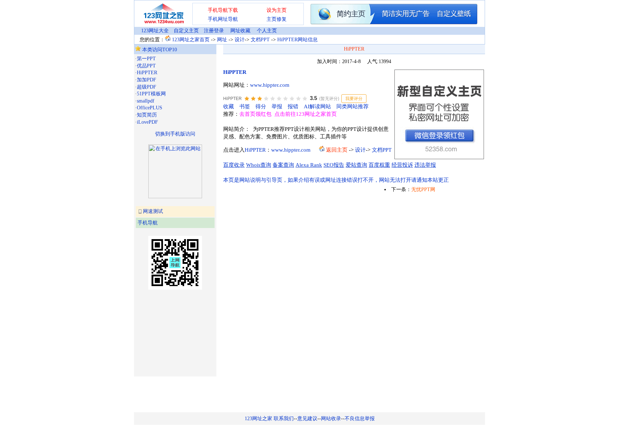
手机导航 (148, 223)
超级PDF (146, 87)
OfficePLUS (149, 107)
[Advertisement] (171, 332)
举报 (277, 106)
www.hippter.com (269, 85)
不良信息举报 (360, 418)
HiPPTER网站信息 (297, 39)
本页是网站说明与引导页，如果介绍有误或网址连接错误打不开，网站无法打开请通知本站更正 (336, 180)
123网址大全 (155, 30)
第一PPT (146, 58)
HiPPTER (147, 72)
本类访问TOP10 (159, 49)
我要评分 (354, 98)
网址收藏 (240, 30)
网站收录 (331, 418)
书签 (244, 106)
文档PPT (260, 39)
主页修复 (277, 19)
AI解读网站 (317, 106)
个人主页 (267, 30)
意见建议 (307, 418)
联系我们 (284, 418)
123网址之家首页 (191, 39)
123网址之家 (258, 418)
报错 (293, 106)
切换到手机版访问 (175, 134)
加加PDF (146, 79)
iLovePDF (147, 122)
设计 (240, 39)
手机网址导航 (223, 19)
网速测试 (153, 211)
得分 (260, 106)
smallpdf (145, 101)
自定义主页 (186, 30)
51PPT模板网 (151, 93)
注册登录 (214, 30)
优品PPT (146, 65)
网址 (222, 39)
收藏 (228, 106)
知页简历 (147, 115)
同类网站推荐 (352, 106)
